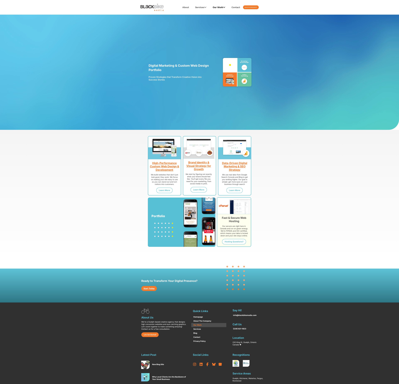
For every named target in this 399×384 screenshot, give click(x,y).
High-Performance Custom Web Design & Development (164, 166)
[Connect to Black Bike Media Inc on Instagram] (195, 364)
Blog (195, 333)
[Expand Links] (393, 378)
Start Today (149, 288)
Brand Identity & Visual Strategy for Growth (198, 166)
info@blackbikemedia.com (245, 315)
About (185, 7)
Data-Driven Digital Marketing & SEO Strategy (234, 166)
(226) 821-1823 (239, 329)
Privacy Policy (199, 341)
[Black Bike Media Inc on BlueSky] (214, 364)
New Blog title (158, 364)
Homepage (198, 317)
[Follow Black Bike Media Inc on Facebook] (208, 364)
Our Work (218, 7)
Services (199, 7)
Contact (236, 7)
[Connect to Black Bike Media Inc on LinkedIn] (202, 364)
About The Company (202, 321)
